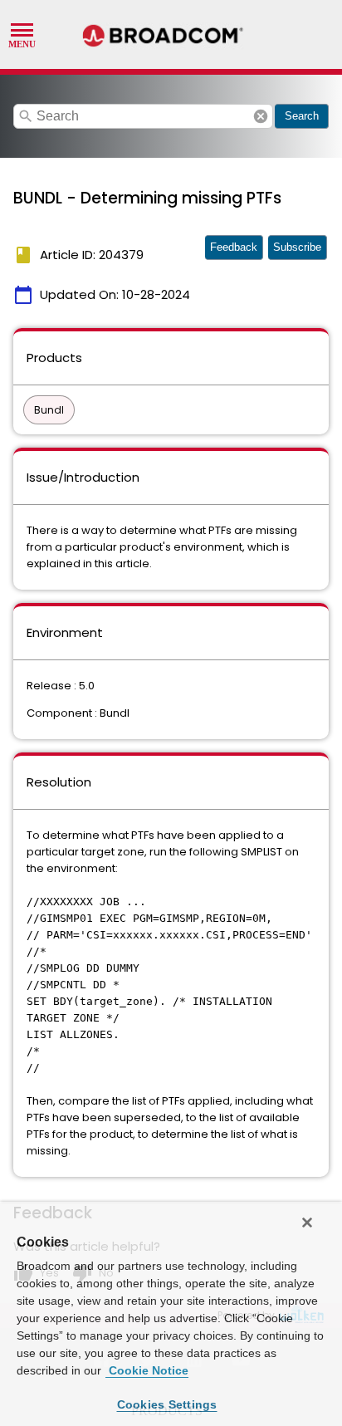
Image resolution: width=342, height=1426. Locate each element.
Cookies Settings (167, 1404)
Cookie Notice (146, 1370)
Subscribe (297, 247)
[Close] (307, 1223)
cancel (260, 116)
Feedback (233, 247)
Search (302, 116)
